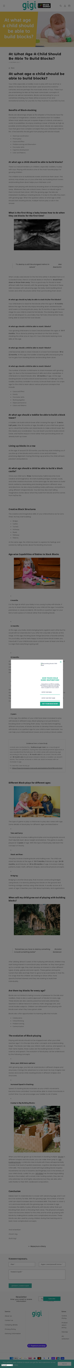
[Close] (60, 662)
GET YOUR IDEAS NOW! (50, 704)
